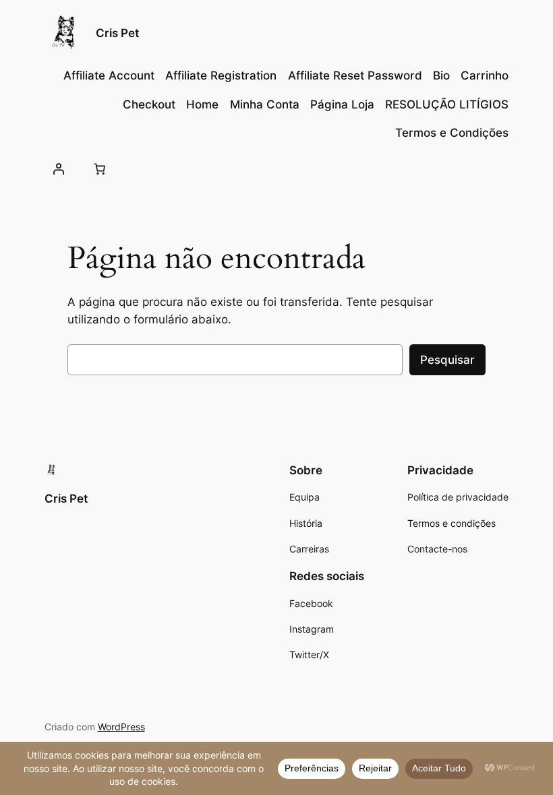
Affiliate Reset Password (355, 75)
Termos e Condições (451, 132)
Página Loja (342, 104)
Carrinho (484, 75)
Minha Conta (264, 104)
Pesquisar (447, 360)
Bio (441, 75)
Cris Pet (117, 33)
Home (202, 104)
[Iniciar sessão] (59, 168)
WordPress (121, 726)
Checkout (149, 104)
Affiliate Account (108, 75)
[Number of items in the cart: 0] (100, 168)
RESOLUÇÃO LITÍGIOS (446, 104)
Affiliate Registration (220, 75)
